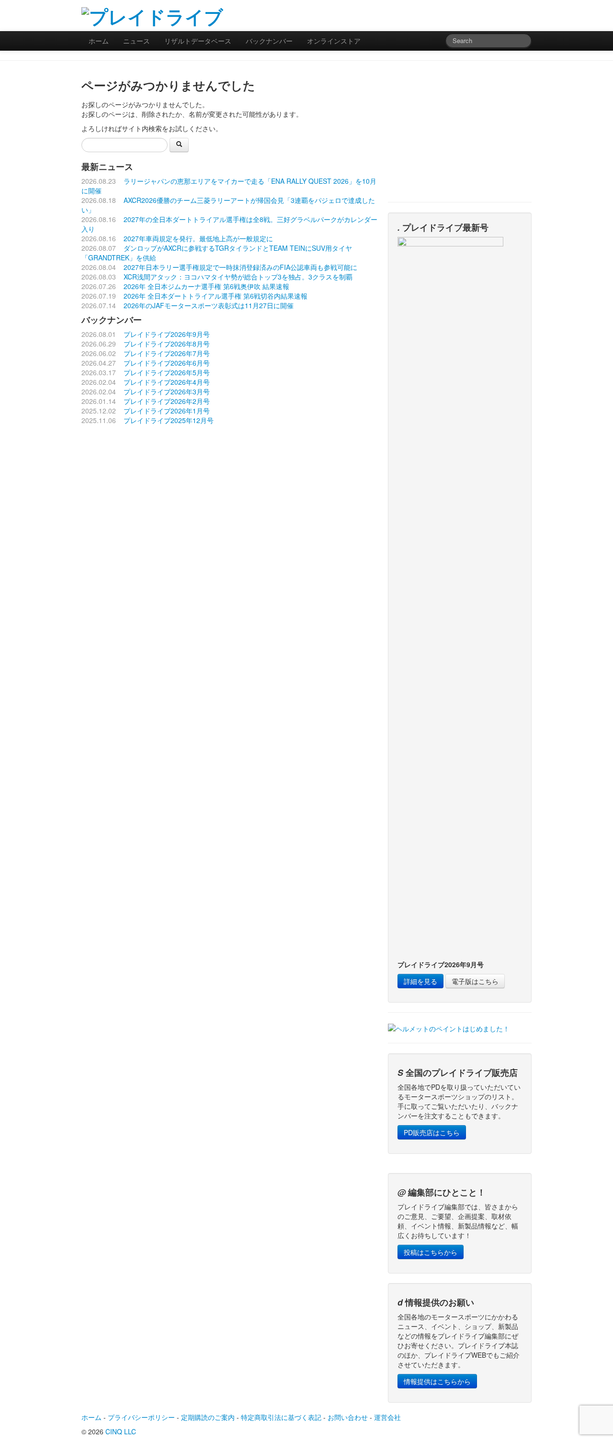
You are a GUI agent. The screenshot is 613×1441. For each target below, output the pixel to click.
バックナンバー (269, 40)
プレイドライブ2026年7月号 (167, 353)
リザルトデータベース (197, 40)
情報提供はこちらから (437, 1381)
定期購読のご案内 (208, 1417)
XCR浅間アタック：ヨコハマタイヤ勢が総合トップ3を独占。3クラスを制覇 (238, 276)
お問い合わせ (348, 1417)
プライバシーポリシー (141, 1417)
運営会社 (387, 1417)
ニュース (136, 40)
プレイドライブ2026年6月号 (167, 363)
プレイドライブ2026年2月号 (167, 401)
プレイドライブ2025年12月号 (169, 420)
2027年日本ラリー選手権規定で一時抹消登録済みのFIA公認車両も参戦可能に (240, 267)
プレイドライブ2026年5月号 (167, 372)
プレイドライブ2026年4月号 (167, 382)
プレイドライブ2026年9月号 (167, 334)
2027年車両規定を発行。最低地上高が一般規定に (198, 238)
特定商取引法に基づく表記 (281, 1417)
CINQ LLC (120, 1431)
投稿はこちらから (430, 1252)
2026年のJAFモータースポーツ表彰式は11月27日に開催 (209, 305)
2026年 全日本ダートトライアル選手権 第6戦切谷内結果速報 (215, 296)
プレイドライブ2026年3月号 (167, 391)
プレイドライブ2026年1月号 (167, 410)
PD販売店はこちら (432, 1132)
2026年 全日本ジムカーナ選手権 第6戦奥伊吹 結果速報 (206, 286)
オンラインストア (334, 40)
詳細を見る (420, 981)
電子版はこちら (475, 981)
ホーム (99, 40)
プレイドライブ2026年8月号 (167, 343)
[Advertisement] (419, 14)
